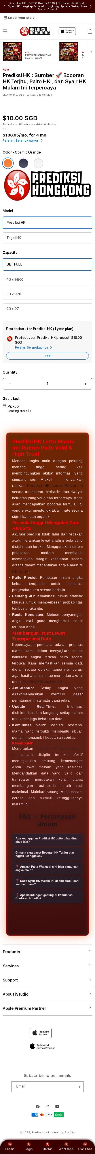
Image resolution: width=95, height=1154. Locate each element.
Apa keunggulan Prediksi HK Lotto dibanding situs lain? (46, 840)
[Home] (35, 31)
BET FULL (14, 264)
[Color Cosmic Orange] (8, 163)
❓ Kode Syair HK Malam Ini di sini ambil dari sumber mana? (47, 882)
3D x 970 (13, 294)
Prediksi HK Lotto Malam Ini (55, 486)
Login (29, 1149)
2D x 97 (12, 309)
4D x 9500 (14, 279)
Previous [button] (4, 6)
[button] (5, 31)
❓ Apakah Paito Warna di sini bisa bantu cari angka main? (46, 868)
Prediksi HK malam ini (42, 682)
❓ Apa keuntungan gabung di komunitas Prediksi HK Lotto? (43, 896)
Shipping (24, 124)
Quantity (10, 372)
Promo (10, 1149)
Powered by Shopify (61, 1132)
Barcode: (31, 94)
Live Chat (85, 1149)
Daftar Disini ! (47, 9)
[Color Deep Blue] (23, 163)
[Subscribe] (78, 1086)
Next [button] (91, 6)
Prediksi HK (16, 222)
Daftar (47, 1149)
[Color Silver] (38, 163)
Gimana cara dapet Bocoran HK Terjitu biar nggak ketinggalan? (44, 854)
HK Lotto (20, 571)
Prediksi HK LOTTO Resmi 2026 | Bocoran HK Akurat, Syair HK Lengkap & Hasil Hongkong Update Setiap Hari (47, 6)
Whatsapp (66, 1149)
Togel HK (13, 238)
